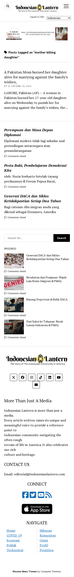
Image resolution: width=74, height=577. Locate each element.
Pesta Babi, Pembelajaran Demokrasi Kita (35, 168)
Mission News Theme (25, 571)
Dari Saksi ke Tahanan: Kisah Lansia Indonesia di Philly (44, 323)
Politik (11, 545)
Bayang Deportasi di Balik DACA (47, 299)
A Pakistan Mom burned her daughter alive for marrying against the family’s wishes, (36, 77)
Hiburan (46, 530)
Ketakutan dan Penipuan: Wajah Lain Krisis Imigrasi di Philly (46, 279)
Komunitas (48, 535)
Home (11, 530)
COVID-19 (14, 535)
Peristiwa (46, 550)
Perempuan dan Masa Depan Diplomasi (28, 132)
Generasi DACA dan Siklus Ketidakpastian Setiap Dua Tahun (32, 198)
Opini (44, 540)
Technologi (15, 550)
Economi (13, 540)
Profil (44, 545)
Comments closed (16, 156)
